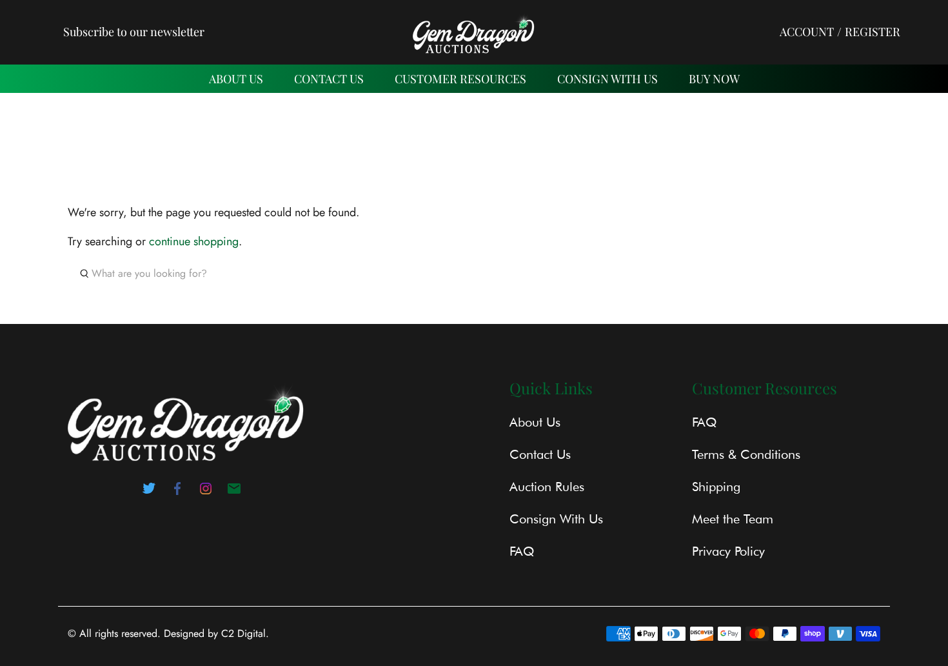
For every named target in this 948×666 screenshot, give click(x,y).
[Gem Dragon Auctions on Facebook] (177, 492)
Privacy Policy (728, 551)
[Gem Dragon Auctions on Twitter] (149, 492)
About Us (236, 78)
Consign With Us (607, 78)
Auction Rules (546, 486)
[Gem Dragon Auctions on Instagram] (205, 492)
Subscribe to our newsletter (133, 31)
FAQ (521, 551)
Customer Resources (460, 78)
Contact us (329, 78)
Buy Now (714, 78)
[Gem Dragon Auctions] (474, 32)
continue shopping (194, 241)
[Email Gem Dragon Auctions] (234, 492)
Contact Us (540, 454)
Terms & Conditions (746, 454)
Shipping (716, 486)
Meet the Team (732, 519)
